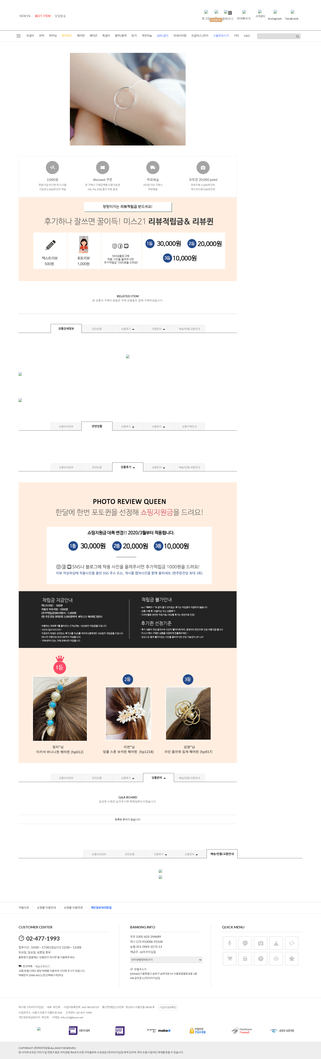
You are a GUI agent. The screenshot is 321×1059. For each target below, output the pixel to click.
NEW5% (25, 16)
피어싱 (53, 35)
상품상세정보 (66, 328)
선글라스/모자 (199, 35)
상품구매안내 (189, 426)
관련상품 (97, 329)
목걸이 (106, 35)
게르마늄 (147, 35)
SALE (247, 35)
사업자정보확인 (168, 1007)
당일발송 (60, 16)
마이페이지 (244, 18)
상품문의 (157, 329)
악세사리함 (179, 35)
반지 (134, 35)
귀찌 (41, 35)
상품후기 (126, 329)
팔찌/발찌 (121, 35)
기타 (236, 35)
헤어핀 (81, 35)
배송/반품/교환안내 (189, 329)
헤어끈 (93, 35)
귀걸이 (30, 35)
